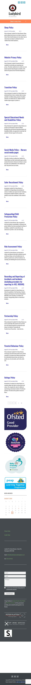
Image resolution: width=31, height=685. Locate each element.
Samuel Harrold (16, 601)
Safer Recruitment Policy (13, 182)
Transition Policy (10, 87)
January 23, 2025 (7, 31)
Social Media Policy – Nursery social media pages (15, 151)
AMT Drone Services (10, 603)
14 (18, 508)
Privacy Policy (7, 531)
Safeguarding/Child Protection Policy (11, 215)
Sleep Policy (8, 27)
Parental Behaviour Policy (13, 345)
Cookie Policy (7, 535)
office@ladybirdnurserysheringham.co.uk (15, 555)
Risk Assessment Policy (13, 246)
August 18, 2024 (7, 61)
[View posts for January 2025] (22, 498)
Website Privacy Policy (12, 57)
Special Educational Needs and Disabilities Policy (14, 118)
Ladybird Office (15, 61)
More (7, 45)
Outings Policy (9, 377)
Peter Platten (22, 601)
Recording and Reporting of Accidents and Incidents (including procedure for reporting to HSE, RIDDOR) (14, 280)
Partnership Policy (11, 315)
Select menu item (15, 21)
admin (14, 31)
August (8, 498)
